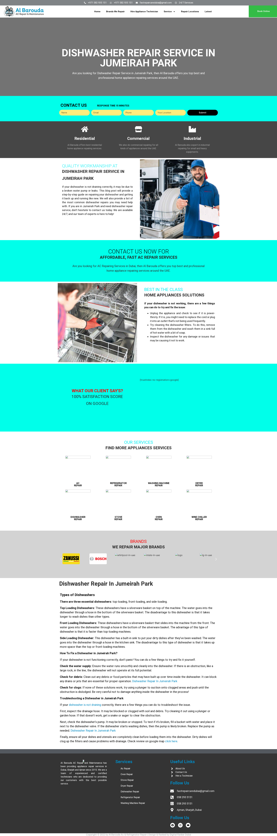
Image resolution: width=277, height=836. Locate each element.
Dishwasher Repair (78, 518)
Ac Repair (78, 484)
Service (168, 11)
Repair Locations (190, 11)
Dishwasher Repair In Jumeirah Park (154, 681)
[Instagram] (180, 825)
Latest (208, 11)
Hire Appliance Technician (144, 11)
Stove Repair (118, 518)
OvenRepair (159, 518)
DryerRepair (199, 484)
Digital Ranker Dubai (180, 834)
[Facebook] (172, 825)
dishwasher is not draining (85, 705)
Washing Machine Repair (158, 484)
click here (171, 741)
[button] (61, 559)
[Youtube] (188, 825)
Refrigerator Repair (118, 484)
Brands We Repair (115, 11)
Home (97, 11)
